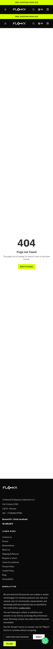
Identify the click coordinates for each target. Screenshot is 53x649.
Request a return (9, 558)
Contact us (7, 537)
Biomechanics (8, 545)
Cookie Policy (8, 570)
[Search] (33, 9)
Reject (39, 637)
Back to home (26, 266)
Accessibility (7, 579)
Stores (5, 541)
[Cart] (48, 9)
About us (6, 549)
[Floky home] (19, 9)
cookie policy (24, 608)
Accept (9, 643)
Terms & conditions (10, 562)
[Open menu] (5, 9)
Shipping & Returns (10, 554)
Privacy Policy (8, 566)
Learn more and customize (17, 637)
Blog (4, 575)
